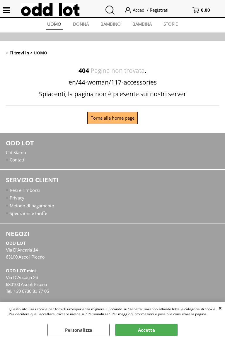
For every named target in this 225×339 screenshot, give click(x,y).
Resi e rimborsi (25, 190)
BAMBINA (142, 24)
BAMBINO (110, 24)
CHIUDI (220, 308)
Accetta (146, 330)
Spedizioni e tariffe (28, 213)
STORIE (170, 24)
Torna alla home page (112, 118)
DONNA (81, 24)
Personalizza (78, 330)
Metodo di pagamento (32, 206)
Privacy (17, 198)
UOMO (54, 24)
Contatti (17, 160)
